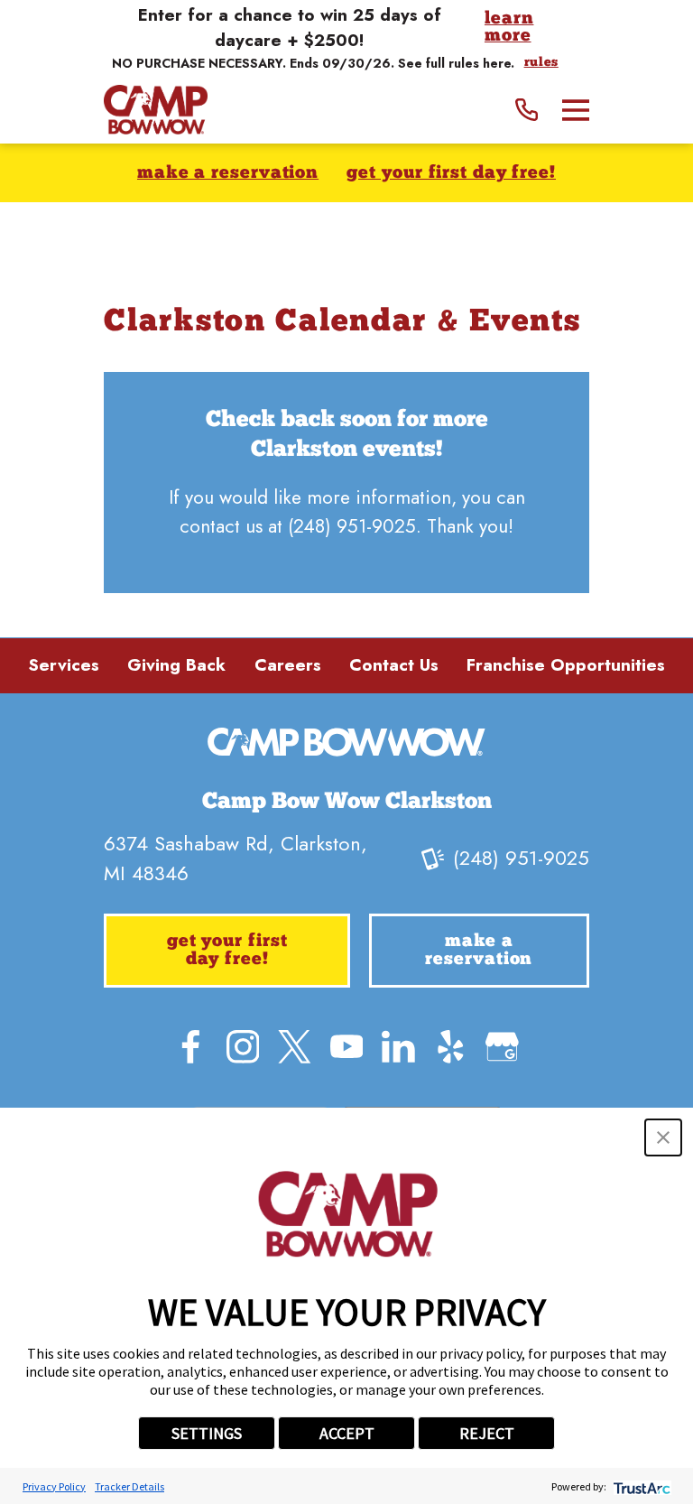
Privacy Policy (54, 1486)
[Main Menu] (575, 110)
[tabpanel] (346, 483)
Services (63, 665)
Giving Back (176, 665)
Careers (287, 665)
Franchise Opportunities (566, 665)
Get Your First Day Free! (451, 173)
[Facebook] (191, 1046)
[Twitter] (294, 1046)
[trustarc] (640, 1486)
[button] (663, 1137)
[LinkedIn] (398, 1046)
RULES (541, 63)
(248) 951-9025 (352, 526)
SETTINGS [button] (206, 1433)
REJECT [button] (486, 1433)
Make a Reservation (228, 173)
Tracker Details (129, 1486)
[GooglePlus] (502, 1046)
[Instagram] (243, 1046)
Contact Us (394, 665)
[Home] (156, 110)
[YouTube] (347, 1046)
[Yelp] (450, 1046)
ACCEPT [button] (346, 1433)
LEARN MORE (509, 28)
